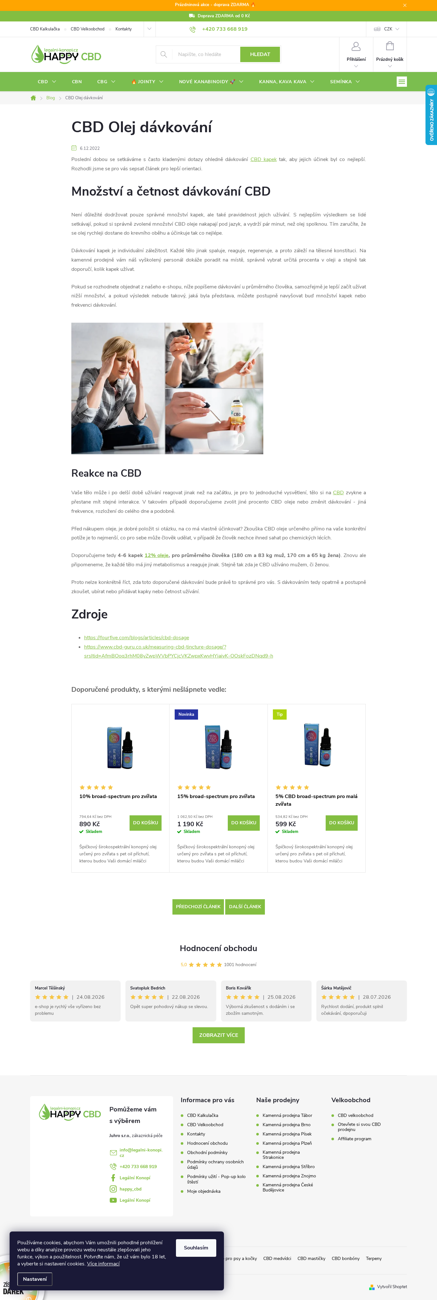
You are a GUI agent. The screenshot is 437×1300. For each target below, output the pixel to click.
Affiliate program (354, 1139)
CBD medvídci (277, 1259)
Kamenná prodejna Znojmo (289, 1176)
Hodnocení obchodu (218, 948)
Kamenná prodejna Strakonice (281, 1155)
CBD (338, 492)
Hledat (260, 54)
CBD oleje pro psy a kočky (231, 1259)
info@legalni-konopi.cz (141, 1153)
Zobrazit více (218, 1035)
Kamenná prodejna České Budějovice (288, 1188)
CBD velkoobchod (355, 1115)
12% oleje (157, 555)
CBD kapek (263, 159)
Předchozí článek (198, 907)
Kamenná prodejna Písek (287, 1134)
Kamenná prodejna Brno (287, 1124)
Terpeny (374, 1259)
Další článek (245, 907)
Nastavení (35, 1279)
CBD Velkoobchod (88, 29)
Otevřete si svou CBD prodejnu (359, 1127)
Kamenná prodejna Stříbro (289, 1166)
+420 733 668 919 (138, 1167)
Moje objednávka (203, 1191)
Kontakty (123, 29)
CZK (388, 29)
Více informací (103, 1263)
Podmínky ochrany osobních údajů (215, 1164)
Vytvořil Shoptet (392, 1287)
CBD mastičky (311, 1259)
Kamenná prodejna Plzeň (287, 1143)
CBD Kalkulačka (45, 29)
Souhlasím (196, 1247)
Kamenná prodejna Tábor (287, 1115)
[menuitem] (47, 82)
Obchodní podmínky (207, 1153)
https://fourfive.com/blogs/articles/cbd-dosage (136, 637)
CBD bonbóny (346, 1259)
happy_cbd (130, 1189)
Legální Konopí (135, 1178)
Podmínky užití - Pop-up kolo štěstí (216, 1179)
